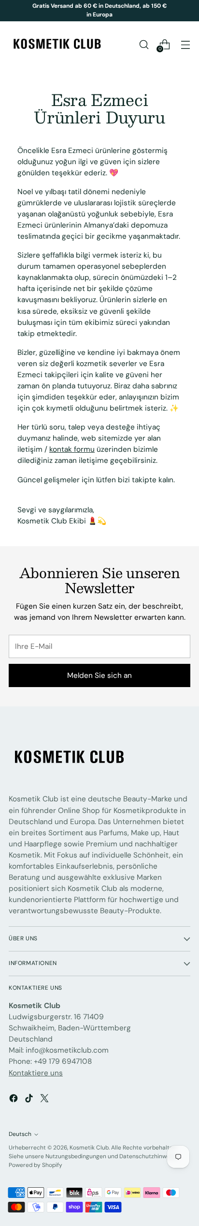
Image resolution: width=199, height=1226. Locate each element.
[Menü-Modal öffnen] (185, 44)
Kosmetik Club (89, 1147)
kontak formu (72, 449)
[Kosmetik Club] (57, 44)
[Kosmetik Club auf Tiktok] (30, 1099)
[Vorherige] (11, 10)
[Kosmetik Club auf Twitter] (45, 1099)
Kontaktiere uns (36, 1073)
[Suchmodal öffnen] (144, 44)
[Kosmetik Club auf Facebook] (14, 1099)
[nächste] (187, 10)
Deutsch (20, 1134)
